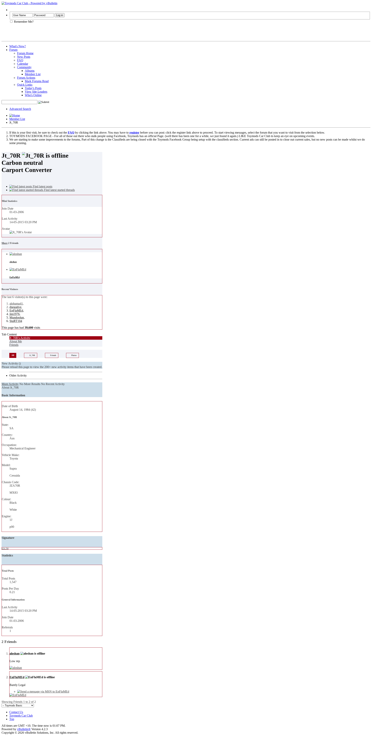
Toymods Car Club (21, 715)
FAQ (20, 60)
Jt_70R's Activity (19, 337)
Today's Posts (33, 88)
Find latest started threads (59, 190)
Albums (29, 70)
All (12, 355)
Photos (74, 355)
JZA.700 (5, 548)
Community (24, 67)
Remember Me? (23, 21)
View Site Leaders (36, 91)
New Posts (23, 56)
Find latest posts (42, 186)
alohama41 (16, 303)
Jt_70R (32, 355)
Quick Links (24, 84)
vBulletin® (24, 729)
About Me (15, 341)
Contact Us (16, 712)
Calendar (22, 63)
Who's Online (33, 95)
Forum (13, 49)
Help (12, 9)
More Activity (10, 384)
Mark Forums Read (37, 81)
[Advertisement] (47, 34)
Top (11, 719)
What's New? (17, 46)
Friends (13, 344)
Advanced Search (20, 109)
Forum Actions (26, 77)
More (5, 243)
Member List (32, 74)
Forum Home (25, 53)
